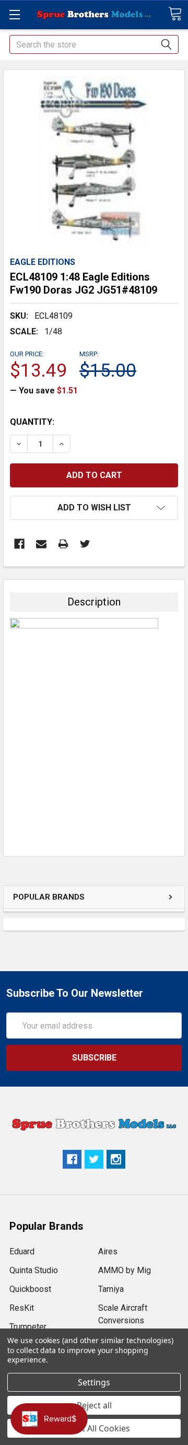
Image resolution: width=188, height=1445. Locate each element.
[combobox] (94, 44)
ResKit (21, 1308)
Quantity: (32, 422)
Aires (108, 1251)
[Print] (63, 543)
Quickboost (30, 1289)
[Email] (41, 543)
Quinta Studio (33, 1270)
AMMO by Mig (124, 1270)
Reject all (94, 1405)
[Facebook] (19, 543)
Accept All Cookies (94, 1428)
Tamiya (111, 1289)
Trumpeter (27, 1327)
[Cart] (175, 13)
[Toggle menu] (14, 14)
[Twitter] (85, 543)
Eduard (21, 1251)
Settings (94, 1382)
